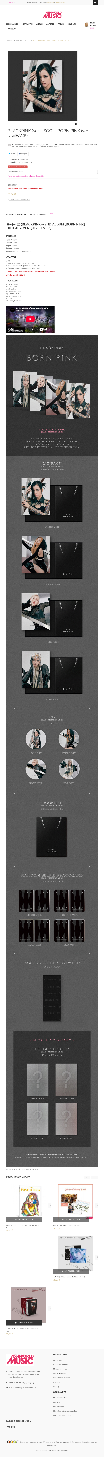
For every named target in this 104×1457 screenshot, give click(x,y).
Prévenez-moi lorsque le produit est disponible (26, 176)
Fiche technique (38, 215)
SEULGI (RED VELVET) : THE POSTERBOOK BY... (22, 1226)
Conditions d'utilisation (61, 1378)
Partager (23, 154)
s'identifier (50, 2)
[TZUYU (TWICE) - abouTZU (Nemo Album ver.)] (28, 1305)
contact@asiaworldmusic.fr (25, 1388)
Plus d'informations (16, 215)
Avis (51, 213)
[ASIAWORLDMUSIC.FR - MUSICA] (52, 15)
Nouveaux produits (60, 1365)
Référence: (15, 159)
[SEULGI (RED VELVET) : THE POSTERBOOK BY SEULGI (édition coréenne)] (28, 1202)
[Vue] (50, 1205)
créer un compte (61, 2)
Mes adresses (58, 1407)
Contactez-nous (59, 1373)
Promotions (57, 1360)
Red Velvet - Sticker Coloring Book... (67, 1225)
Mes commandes (59, 1398)
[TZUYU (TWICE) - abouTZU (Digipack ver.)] (75, 1253)
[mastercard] (13, 1427)
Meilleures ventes (60, 1369)
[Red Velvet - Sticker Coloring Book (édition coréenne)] (75, 1202)
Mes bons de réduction (62, 1415)
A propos (56, 1382)
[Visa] (8, 1427)
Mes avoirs (57, 1402)
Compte (10, 2)
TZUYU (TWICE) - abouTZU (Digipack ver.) (69, 1277)
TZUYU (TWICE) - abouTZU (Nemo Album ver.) (22, 1330)
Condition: (14, 162)
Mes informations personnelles (65, 1411)
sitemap (56, 1387)
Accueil (9, 40)
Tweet (12, 154)
